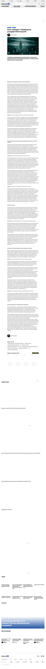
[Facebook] (38, 656)
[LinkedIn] (42, 656)
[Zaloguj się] (39, 4)
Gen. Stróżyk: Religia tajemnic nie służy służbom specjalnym (21, 259)
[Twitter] (40, 656)
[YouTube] (43, 656)
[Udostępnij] (3, 45)
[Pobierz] (3, 43)
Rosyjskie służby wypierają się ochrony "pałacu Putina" (20, 155)
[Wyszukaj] (24, 4)
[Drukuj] (3, 41)
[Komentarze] (3, 39)
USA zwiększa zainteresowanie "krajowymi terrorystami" (21, 186)
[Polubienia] (3, 36)
